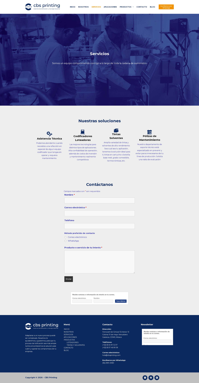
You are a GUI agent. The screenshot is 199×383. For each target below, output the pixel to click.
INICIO (66, 329)
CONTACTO (68, 348)
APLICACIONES (70, 337)
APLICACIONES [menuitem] (110, 7)
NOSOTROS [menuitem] (83, 7)
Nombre (69, 195)
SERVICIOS (68, 335)
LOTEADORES (73, 342)
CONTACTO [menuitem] (141, 7)
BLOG (66, 350)
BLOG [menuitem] (152, 7)
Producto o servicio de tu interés (83, 247)
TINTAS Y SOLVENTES (76, 345)
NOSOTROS (69, 332)
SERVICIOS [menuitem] (96, 7)
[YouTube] (156, 377)
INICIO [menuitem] (72, 7)
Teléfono (69, 220)
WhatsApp (73, 241)
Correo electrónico (75, 207)
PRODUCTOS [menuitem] (125, 7)
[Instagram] (145, 377)
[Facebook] (150, 377)
